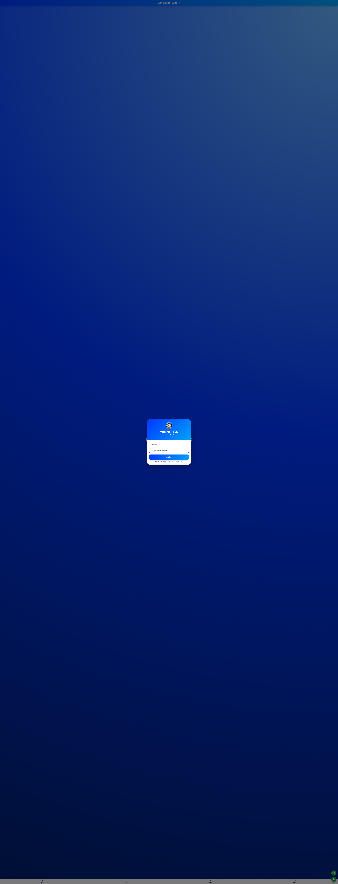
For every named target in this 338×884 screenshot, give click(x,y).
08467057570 (179, 461)
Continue (169, 457)
